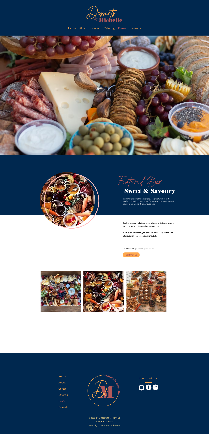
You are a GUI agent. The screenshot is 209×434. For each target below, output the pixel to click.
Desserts (63, 407)
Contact (62, 388)
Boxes (61, 401)
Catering (63, 394)
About (61, 382)
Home (61, 376)
